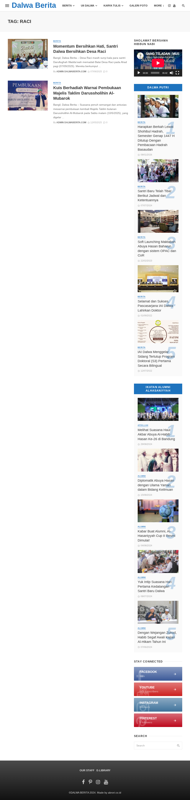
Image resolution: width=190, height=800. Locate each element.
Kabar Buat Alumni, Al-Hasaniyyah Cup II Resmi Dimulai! (156, 535)
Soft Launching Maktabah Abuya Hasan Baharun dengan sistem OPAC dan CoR (157, 248)
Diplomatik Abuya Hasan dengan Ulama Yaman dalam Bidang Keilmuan (156, 485)
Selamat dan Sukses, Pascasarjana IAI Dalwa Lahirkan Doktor (155, 305)
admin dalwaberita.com (71, 71)
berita (57, 41)
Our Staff (87, 770)
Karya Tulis (112, 5)
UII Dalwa (87, 5)
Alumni (142, 476)
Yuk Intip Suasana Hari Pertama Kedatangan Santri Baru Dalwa (155, 586)
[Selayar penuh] (177, 73)
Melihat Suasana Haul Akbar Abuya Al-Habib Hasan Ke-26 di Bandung (156, 434)
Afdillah (143, 425)
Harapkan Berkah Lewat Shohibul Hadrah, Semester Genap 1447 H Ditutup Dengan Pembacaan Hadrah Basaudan (156, 138)
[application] (158, 63)
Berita (67, 5)
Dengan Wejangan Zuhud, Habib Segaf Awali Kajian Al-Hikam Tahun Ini (157, 637)
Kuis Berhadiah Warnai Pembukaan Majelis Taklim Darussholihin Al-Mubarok (87, 93)
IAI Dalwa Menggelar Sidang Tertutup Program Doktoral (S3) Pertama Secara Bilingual (156, 358)
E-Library (103, 770)
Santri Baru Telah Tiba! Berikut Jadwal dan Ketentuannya (154, 195)
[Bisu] (171, 73)
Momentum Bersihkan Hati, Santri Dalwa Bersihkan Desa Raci (85, 49)
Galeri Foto (139, 5)
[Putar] (139, 73)
